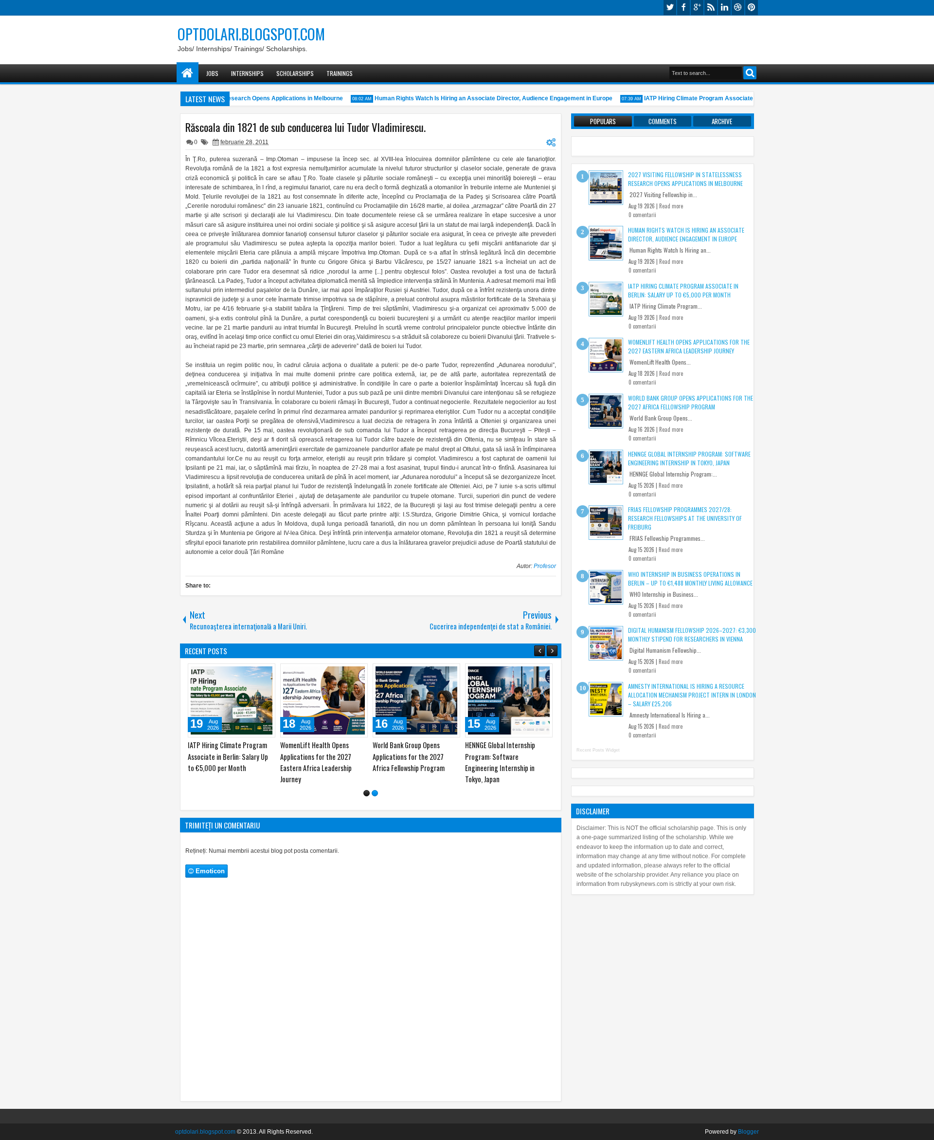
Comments (662, 121)
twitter (670, 7)
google (697, 7)
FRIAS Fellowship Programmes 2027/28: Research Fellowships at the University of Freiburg (685, 518)
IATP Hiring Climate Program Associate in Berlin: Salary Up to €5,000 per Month (742, 98)
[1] (366, 793)
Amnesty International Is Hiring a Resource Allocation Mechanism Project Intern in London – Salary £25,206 (692, 695)
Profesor (545, 566)
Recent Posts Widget (598, 750)
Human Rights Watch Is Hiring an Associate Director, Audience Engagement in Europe (482, 98)
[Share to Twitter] (260, 673)
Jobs (212, 73)
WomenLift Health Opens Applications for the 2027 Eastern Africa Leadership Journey (689, 346)
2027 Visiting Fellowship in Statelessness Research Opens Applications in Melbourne (236, 756)
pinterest (751, 7)
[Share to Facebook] (249, 673)
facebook (683, 7)
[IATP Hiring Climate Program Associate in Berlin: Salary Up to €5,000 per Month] (422, 700)
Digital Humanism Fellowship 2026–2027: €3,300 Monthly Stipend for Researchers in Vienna (692, 634)
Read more (671, 206)
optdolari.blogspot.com (251, 34)
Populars (603, 121)
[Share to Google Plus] (270, 673)
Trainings (339, 73)
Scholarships (295, 73)
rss (710, 7)
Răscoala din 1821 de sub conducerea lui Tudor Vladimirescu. (305, 127)
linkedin (724, 7)
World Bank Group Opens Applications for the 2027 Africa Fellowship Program (690, 402)
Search (749, 72)
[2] (375, 793)
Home (187, 73)
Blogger (748, 1131)
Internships (247, 73)
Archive (722, 121)
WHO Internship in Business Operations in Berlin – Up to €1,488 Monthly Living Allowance (690, 578)
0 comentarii (642, 215)
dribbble (738, 7)
